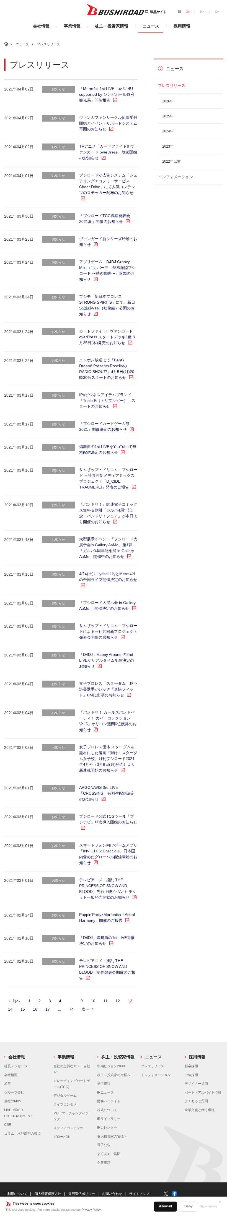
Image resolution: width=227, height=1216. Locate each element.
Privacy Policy (91, 1209)
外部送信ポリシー (81, 1194)
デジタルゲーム (65, 1095)
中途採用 (191, 1075)
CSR (7, 1125)
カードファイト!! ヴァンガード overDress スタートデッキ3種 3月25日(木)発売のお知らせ (107, 337)
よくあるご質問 (108, 1154)
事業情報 (72, 26)
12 (117, 1001)
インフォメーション (175, 177)
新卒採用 (191, 1066)
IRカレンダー (107, 1127)
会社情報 (41, 26)
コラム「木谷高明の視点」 (24, 1134)
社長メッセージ (15, 1066)
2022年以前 (171, 161)
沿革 (7, 1084)
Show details (208, 1206)
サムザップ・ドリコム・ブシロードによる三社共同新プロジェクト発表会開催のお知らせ (108, 631)
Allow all (165, 1206)
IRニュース (105, 1092)
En (202, 12)
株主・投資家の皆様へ (113, 1075)
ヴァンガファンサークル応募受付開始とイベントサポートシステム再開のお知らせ (108, 123)
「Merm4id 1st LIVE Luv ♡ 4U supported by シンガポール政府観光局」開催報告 (106, 94)
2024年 (168, 131)
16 (35, 1009)
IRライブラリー (108, 1119)
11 (105, 1001)
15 (22, 1009)
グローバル (61, 1137)
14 (10, 1009)
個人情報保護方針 (48, 1194)
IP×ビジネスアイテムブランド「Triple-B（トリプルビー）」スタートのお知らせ (107, 400)
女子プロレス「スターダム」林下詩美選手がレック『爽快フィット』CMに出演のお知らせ (108, 689)
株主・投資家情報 (111, 26)
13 (130, 1001)
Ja (188, 12)
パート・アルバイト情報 (203, 1092)
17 (47, 1009)
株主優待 (103, 1084)
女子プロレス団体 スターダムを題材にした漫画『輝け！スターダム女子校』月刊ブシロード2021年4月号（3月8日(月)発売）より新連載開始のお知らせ (108, 758)
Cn (217, 12)
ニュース (151, 26)
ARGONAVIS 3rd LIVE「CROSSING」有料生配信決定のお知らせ (107, 793)
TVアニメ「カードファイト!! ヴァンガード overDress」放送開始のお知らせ (108, 152)
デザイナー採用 (196, 1084)
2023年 (168, 146)
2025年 (168, 116)
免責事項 (103, 1163)
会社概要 (10, 1075)
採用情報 (182, 26)
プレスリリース (171, 85)
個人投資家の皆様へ (112, 1136)
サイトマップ (139, 1194)
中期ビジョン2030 (111, 1066)
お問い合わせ (112, 1194)
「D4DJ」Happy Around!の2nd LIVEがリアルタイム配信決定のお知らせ (106, 660)
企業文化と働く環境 (200, 1110)
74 (71, 1009)
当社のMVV (12, 1101)
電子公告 (103, 1145)
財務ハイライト (108, 1101)
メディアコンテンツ (68, 1128)
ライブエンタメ (65, 1104)
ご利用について (15, 1194)
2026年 (168, 101)
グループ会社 (14, 1092)
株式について (107, 1110)
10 (93, 1001)
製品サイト (158, 12)
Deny (188, 1206)
